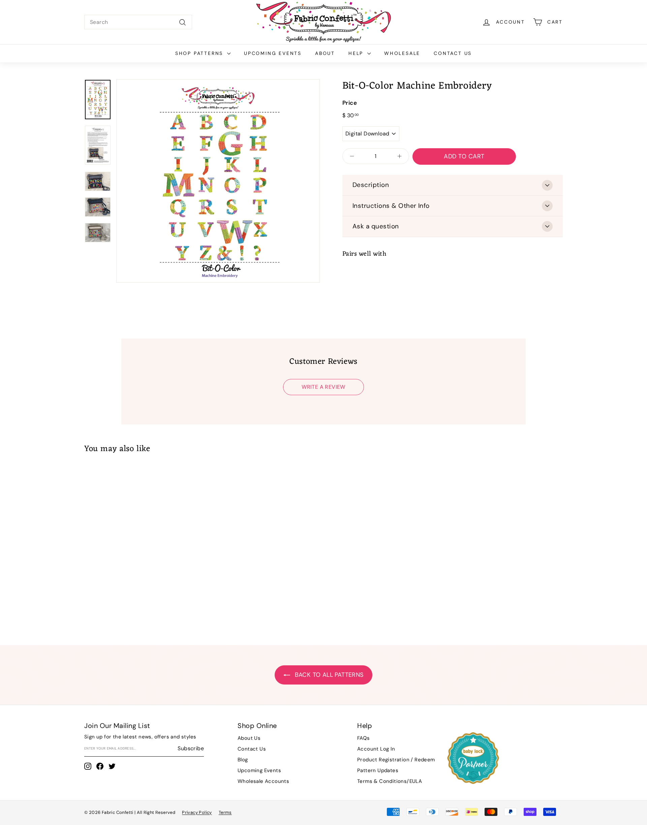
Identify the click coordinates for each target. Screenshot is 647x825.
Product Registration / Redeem (396, 759)
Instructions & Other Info (391, 205)
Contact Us (453, 53)
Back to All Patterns (328, 675)
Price (349, 102)
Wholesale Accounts (263, 781)
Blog (243, 759)
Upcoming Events (273, 53)
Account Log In (376, 748)
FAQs (363, 738)
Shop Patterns (200, 53)
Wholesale (402, 53)
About (325, 53)
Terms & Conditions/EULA (389, 781)
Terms (225, 812)
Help (357, 53)
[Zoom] (218, 181)
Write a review (323, 386)
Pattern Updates (377, 770)
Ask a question (375, 226)
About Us (249, 738)
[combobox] (138, 22)
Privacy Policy (197, 812)
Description (370, 185)
